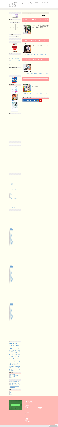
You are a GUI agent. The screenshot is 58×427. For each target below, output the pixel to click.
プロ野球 (12, 183)
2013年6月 (11, 321)
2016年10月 (11, 280)
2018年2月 (11, 264)
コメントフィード (12, 393)
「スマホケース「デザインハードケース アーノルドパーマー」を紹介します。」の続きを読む (36, 93)
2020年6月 (11, 235)
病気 (26, 420)
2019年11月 (11, 242)
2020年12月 (11, 229)
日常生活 (27, 418)
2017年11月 (11, 267)
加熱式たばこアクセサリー (14, 198)
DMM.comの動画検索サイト (13, 374)
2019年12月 (11, 241)
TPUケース (13, 348)
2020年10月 (11, 231)
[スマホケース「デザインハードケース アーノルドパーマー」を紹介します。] (27, 91)
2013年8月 (11, 319)
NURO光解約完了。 (12, 64)
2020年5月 (11, 236)
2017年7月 (11, 271)
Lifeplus (11, 377)
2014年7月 (11, 308)
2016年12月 (11, 278)
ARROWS (15, 343)
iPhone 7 (19, 345)
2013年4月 (11, 323)
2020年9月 (11, 232)
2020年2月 (11, 239)
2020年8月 (11, 233)
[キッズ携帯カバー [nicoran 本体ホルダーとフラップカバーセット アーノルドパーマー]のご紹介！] (27, 33)
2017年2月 (11, 276)
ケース (18, 352)
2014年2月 (11, 313)
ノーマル (12, 361)
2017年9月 (11, 269)
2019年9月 (11, 244)
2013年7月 (11, 320)
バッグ (10, 196)
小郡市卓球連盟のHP (12, 376)
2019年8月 (11, 245)
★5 (18, 348)
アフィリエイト (28, 421)
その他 (10, 193)
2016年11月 (11, 279)
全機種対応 (16, 364)
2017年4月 (11, 274)
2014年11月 (11, 304)
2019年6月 (11, 247)
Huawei (13, 345)
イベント (14, 351)
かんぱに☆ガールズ (14, 350)
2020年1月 (11, 240)
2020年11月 (11, 230)
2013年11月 (11, 316)
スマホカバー (11, 354)
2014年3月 (11, 312)
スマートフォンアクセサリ (30, 402)
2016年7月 (11, 283)
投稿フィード (11, 392)
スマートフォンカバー (13, 356)
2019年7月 (11, 246)
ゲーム (27, 406)
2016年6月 (11, 284)
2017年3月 (11, 275)
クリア (15, 352)
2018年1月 (11, 265)
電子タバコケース (13, 207)
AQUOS (11, 343)
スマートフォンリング (13, 190)
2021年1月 (11, 228)
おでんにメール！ (40, 407)
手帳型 (17, 366)
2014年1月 (11, 314)
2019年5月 (11, 248)
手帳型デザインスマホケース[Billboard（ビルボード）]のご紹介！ (34, 59)
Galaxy (10, 345)
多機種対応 (13, 366)
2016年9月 (11, 281)
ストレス (27, 419)
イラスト (17, 351)
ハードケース (17, 361)
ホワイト (11, 364)
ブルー (19, 363)
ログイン (11, 391)
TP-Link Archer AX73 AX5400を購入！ (14, 386)
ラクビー (12, 184)
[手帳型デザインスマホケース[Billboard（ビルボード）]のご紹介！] (27, 71)
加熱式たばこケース (13, 199)
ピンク (10, 363)
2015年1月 (11, 302)
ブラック (16, 363)
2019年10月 (11, 243)
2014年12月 (11, 303)
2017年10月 (11, 268)
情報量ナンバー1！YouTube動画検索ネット (15, 375)
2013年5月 (11, 322)
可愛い (10, 366)
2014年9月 (11, 306)
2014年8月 (11, 307)
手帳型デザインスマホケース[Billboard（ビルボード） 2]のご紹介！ (34, 40)
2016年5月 (11, 285)
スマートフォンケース (13, 189)
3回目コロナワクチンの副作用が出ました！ (15, 58)
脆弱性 (13, 370)
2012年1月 (11, 339)
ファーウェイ (12, 363)
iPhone (16, 345)
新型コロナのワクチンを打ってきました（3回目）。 (15, 60)
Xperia (16, 348)
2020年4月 (11, 237)
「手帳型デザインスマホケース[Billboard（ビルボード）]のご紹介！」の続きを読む (37, 73)
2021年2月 (11, 227)
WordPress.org (11, 394)
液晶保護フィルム (29, 403)
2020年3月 (11, 238)
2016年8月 (11, 282)
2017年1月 (11, 277)
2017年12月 (11, 266)
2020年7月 (11, 234)
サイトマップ (39, 408)
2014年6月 (11, 309)
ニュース (11, 194)
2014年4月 (11, 311)
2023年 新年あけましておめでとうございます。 (15, 56)
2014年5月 (11, 310)
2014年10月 (11, 305)
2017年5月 (11, 273)
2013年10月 (11, 317)
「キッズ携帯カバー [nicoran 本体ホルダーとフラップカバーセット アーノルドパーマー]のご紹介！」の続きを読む (36, 35)
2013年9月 (11, 318)
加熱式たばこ (11, 197)
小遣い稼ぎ (27, 405)
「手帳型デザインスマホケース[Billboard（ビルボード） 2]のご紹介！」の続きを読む (37, 54)
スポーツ (27, 407)
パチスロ (11, 195)
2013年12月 (11, 315)
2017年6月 (11, 272)
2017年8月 (11, 270)
